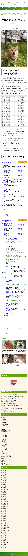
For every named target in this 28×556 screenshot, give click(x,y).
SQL (14, 13)
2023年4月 (3, 520)
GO (2, 432)
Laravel (3, 445)
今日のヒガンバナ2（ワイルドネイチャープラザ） (12, 396)
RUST (3, 439)
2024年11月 (3, 487)
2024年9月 (3, 491)
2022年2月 (3, 540)
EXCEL (3, 422)
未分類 (2, 460)
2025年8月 (3, 474)
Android (3, 442)
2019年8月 (3, 547)
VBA (18, 13)
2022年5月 (3, 539)
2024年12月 (3, 486)
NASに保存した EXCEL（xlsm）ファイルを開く (12, 405)
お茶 (2, 451)
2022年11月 (3, 528)
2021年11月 (3, 544)
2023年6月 (3, 516)
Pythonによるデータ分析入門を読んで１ (10, 411)
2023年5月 (3, 518)
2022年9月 (3, 532)
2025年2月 (3, 482)
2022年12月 (3, 527)
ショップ (3, 453)
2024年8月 (3, 492)
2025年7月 (3, 475)
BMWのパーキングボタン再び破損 (9, 395)
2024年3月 (3, 501)
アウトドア (3, 448)
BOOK (2, 417)
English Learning (21, 334)
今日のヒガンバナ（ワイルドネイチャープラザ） (12, 398)
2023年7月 (3, 515)
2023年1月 (3, 525)
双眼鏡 (2, 458)
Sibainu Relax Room (6, 3)
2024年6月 (3, 496)
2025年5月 (3, 477)
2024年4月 (3, 499)
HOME (2, 7)
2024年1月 (3, 504)
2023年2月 (3, 523)
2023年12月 (3, 506)
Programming (4, 430)
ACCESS (4, 420)
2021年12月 (3, 542)
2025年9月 (3, 472)
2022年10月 (3, 530)
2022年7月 (3, 535)
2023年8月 (3, 513)
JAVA (3, 434)
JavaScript (4, 444)
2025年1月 (3, 484)
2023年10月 (3, 510)
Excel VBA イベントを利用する (8, 403)
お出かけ (3, 449)
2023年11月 (3, 508)
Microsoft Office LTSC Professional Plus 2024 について (14, 407)
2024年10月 (3, 489)
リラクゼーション (5, 456)
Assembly (4, 431)
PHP (3, 446)
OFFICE (3, 419)
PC (5, 13)
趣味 (2, 463)
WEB (2, 441)
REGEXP (4, 436)
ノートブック (24, 14)
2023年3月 (3, 522)
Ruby (9, 13)
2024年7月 (3, 494)
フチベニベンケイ (5, 464)
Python (3, 435)
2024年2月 (3, 503)
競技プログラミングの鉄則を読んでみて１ (11, 400)
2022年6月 (3, 537)
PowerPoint (4, 424)
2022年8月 (3, 534)
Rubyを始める (6, 333)
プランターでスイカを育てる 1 (8, 401)
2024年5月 (3, 498)
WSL (3, 429)
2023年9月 (3, 511)
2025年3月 (3, 481)
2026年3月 (3, 470)
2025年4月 (3, 479)
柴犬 (2, 461)
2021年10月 (3, 546)
